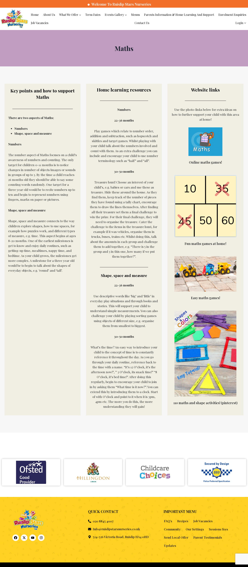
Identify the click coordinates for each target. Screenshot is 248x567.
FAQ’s (168, 521)
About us (49, 15)
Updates (170, 546)
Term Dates (92, 15)
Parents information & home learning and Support (179, 15)
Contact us (142, 23)
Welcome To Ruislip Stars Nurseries (110, 4)
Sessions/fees (218, 529)
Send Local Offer (176, 537)
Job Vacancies (39, 23)
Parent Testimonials (207, 537)
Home (35, 15)
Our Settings (195, 529)
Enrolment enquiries (232, 15)
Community (172, 529)
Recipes (182, 521)
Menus (135, 15)
